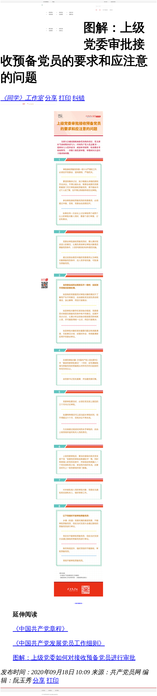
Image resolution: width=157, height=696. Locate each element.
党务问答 (61, 28)
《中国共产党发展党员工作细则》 (59, 643)
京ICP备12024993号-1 (54, 694)
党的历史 (61, 12)
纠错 (79, 98)
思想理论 (51, 12)
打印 (65, 98)
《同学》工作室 (21, 98)
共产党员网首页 (46, 1)
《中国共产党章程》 (40, 628)
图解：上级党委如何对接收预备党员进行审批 (74, 657)
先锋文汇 (61, 30)
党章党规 (51, 14)
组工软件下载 (113, 1)
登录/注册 (105, 1)
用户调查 (57, 690)
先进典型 (61, 14)
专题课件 (51, 30)
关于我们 (43, 690)
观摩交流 (71, 14)
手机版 (53, 1)
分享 (51, 98)
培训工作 (71, 12)
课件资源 (51, 28)
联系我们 (50, 690)
